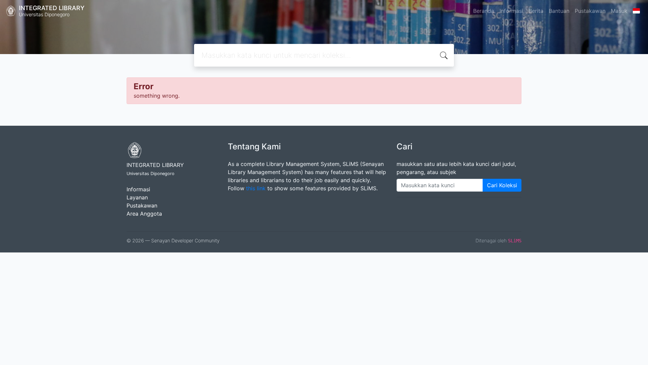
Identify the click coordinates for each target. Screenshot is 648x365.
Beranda (483, 10)
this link (256, 188)
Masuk (619, 10)
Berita (536, 10)
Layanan (137, 197)
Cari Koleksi (502, 185)
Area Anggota (144, 213)
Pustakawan (590, 10)
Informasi (511, 10)
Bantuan (559, 10)
